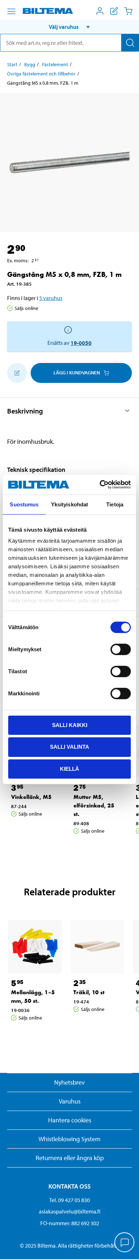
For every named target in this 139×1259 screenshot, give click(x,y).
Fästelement (55, 64)
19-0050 (81, 342)
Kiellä (69, 769)
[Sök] (130, 43)
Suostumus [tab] (24, 504)
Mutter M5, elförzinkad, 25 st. (93, 805)
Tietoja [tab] (114, 504)
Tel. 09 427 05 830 (69, 1199)
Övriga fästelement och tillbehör (41, 73)
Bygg (29, 64)
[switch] (120, 649)
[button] (69, 27)
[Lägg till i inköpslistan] (17, 373)
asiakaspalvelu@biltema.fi (70, 1211)
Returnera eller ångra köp (70, 1158)
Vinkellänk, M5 (31, 797)
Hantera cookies (69, 1120)
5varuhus (50, 297)
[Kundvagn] (128, 11)
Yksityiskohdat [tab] (69, 504)
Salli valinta (69, 747)
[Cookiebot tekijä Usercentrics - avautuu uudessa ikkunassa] (100, 484)
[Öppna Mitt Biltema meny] (100, 11)
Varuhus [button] (70, 1101)
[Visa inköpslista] (114, 11)
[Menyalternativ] (11, 11)
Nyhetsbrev (69, 1082)
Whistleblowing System (69, 1139)
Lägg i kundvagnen (76, 372)
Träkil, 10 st (88, 992)
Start (12, 64)
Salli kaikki (69, 725)
